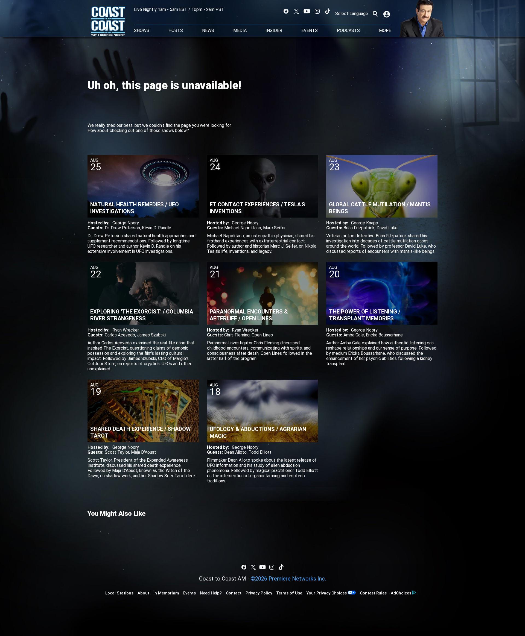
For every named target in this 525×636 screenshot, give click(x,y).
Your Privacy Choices (326, 593)
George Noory (125, 222)
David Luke (387, 227)
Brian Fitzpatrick (359, 227)
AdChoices (401, 593)
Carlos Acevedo (120, 335)
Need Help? (211, 593)
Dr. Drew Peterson (122, 227)
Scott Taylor (117, 452)
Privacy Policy (259, 593)
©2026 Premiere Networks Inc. (288, 578)
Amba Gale (353, 335)
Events (309, 30)
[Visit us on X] (296, 11)
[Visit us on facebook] (286, 11)
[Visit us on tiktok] (327, 11)
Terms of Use (289, 593)
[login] (387, 13)
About (143, 593)
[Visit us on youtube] (307, 11)
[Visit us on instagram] (317, 11)
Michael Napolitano (242, 227)
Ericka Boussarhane (384, 335)
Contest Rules (373, 593)
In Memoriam (166, 593)
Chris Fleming (237, 335)
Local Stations (119, 593)
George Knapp (364, 222)
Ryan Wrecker (125, 330)
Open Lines (262, 335)
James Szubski (151, 335)
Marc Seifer (274, 227)
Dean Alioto (235, 452)
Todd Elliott (260, 452)
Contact (233, 593)
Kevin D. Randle (156, 227)
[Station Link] (108, 21)
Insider (274, 30)
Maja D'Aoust (143, 452)
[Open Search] (375, 13)
